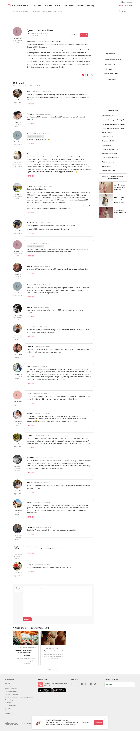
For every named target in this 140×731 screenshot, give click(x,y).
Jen (28, 546)
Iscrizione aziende (10, 705)
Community (90, 6)
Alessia (29, 266)
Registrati (128, 6)
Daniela (29, 413)
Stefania (30, 347)
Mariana (29, 92)
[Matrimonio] (18, 6)
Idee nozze (80, 6)
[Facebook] (73, 684)
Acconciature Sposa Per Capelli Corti (115, 128)
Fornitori (57, 6)
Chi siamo (8, 708)
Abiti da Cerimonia (108, 162)
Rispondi (84, 35)
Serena (29, 436)
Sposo (71, 6)
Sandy (29, 565)
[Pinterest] (82, 684)
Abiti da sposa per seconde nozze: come (119, 200)
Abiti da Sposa (107, 145)
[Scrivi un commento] (57, 602)
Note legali (8, 686)
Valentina (30, 186)
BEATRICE (30, 458)
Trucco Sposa (106, 166)
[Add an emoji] (40, 588)
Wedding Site (9, 713)
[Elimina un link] (32, 588)
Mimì (28, 483)
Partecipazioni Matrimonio (110, 158)
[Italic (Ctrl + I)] (29, 588)
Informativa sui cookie (11, 694)
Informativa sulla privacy (12, 691)
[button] (83, 75)
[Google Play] (59, 692)
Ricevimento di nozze (111, 74)
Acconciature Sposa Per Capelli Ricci (115, 124)
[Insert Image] (43, 588)
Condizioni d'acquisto (11, 689)
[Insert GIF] (51, 588)
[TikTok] (95, 684)
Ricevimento (47, 6)
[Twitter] (77, 684)
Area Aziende (127, 2)
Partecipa (99, 723)
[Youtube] (90, 684)
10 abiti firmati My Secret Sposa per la (120, 212)
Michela (29, 114)
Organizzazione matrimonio (113, 60)
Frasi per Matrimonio (108, 170)
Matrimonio (16, 11)
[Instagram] (86, 684)
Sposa (65, 6)
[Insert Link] (36, 588)
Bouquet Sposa (107, 133)
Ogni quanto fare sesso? (53, 651)
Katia (28, 34)
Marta (29, 502)
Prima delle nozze (109, 64)
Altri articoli (53, 670)
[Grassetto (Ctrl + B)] (25, 588)
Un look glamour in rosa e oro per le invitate (119, 187)
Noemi (29, 223)
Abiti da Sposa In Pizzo (110, 149)
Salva (76, 35)
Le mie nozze (36, 6)
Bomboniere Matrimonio (110, 154)
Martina (29, 527)
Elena (28, 366)
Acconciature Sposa (108, 116)
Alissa (29, 327)
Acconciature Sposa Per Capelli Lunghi (115, 120)
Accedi (121, 6)
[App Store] (45, 692)
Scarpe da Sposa (107, 137)
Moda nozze (36, 11)
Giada (29, 154)
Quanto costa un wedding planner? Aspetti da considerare (25, 652)
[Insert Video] (47, 588)
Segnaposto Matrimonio (110, 141)
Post (43, 11)
